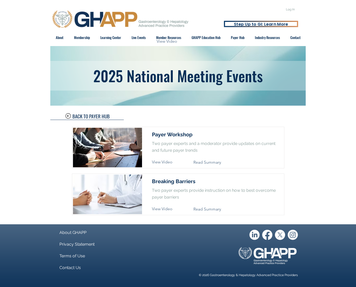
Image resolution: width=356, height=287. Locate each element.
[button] (171, 41)
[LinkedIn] (254, 235)
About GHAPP (73, 232)
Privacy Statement (77, 244)
